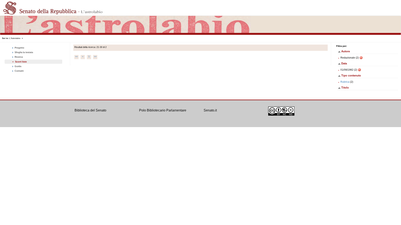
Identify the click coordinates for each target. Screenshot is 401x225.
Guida (17, 66)
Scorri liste (21, 61)
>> (95, 56)
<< (76, 56)
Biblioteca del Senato (90, 110)
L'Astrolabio (14, 38)
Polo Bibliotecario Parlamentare (162, 110)
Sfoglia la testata (23, 52)
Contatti (19, 71)
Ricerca (18, 57)
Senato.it (210, 110)
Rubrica (344, 81)
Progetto (19, 47)
